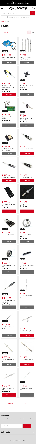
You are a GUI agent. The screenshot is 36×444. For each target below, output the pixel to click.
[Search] (32, 13)
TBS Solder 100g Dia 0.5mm (26, 235)
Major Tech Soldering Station (8, 58)
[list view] (33, 32)
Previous (10, 403)
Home (2, 21)
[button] (6, 91)
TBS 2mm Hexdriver (26, 177)
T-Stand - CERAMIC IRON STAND (8, 149)
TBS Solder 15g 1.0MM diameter (27, 266)
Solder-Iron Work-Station (7, 118)
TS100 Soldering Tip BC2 (8, 327)
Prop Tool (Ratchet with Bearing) (27, 87)
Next (26, 403)
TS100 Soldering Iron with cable (8, 301)
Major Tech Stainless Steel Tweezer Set (26, 58)
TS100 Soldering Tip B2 (26, 296)
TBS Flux (22, 204)
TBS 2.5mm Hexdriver (8, 177)
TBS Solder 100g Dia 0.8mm (8, 266)
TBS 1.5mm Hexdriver (26, 149)
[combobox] (15, 13)
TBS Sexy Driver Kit (8, 235)
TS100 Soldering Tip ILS (8, 389)
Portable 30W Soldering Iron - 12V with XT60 (8, 87)
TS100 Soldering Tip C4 (8, 360)
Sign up (27, 426)
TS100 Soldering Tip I (26, 359)
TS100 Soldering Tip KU (26, 389)
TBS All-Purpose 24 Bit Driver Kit (9, 205)
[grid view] (29, 32)
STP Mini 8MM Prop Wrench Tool (26, 119)
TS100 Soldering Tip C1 (26, 331)
